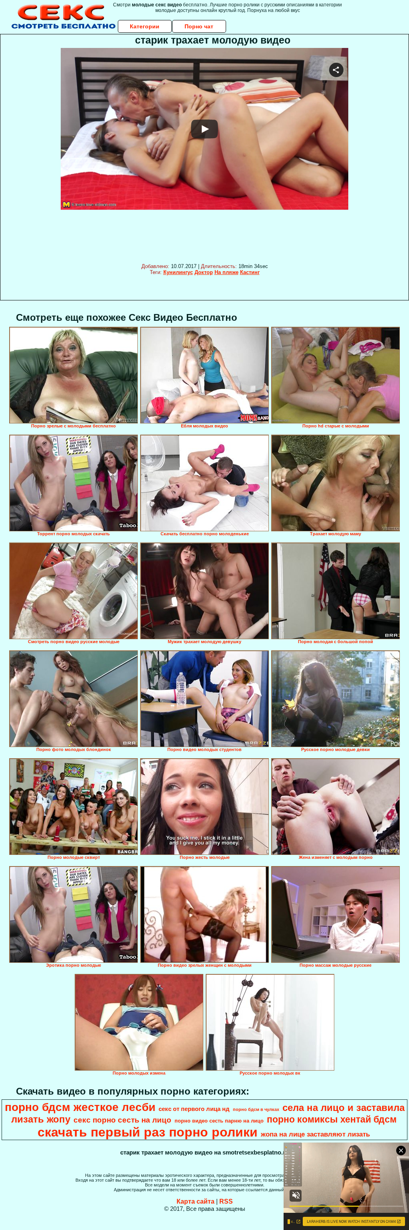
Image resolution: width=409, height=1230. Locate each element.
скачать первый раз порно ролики (148, 1132)
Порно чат (199, 26)
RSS (226, 1201)
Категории (144, 26)
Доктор (204, 272)
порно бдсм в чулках (256, 1109)
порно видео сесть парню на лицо (219, 1121)
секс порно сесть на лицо (122, 1120)
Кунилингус (178, 272)
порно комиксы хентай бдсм (332, 1119)
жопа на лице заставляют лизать (315, 1134)
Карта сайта (195, 1201)
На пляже (226, 272)
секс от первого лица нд (194, 1109)
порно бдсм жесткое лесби (80, 1107)
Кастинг (250, 272)
